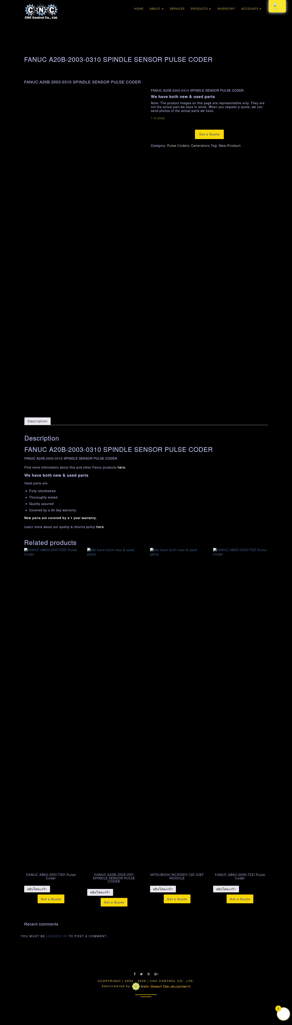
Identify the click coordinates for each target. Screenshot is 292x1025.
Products (200, 8)
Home (138, 8)
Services (177, 8)
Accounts (250, 8)
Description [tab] (37, 421)
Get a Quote (209, 134)
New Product (230, 146)
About (155, 8)
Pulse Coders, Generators (188, 146)
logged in (57, 936)
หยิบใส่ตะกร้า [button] (37, 889)
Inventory (226, 8)
